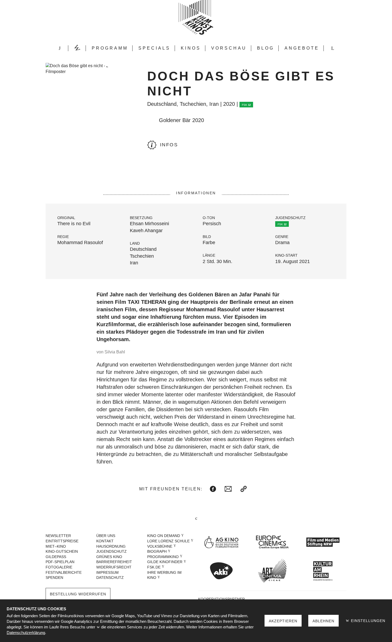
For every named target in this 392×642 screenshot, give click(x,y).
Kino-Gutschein (62, 551)
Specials (154, 48)
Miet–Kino (56, 546)
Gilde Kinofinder (164, 562)
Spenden (54, 577)
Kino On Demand (163, 536)
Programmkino (163, 557)
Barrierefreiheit (114, 562)
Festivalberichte (64, 572)
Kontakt (105, 541)
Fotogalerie (59, 567)
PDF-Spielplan (60, 562)
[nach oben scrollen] (196, 518)
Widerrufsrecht (113, 567)
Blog (265, 48)
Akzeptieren (283, 621)
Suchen (332, 48)
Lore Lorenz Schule (168, 541)
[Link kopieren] (243, 489)
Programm (110, 48)
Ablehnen (323, 621)
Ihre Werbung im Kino (164, 575)
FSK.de (154, 567)
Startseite (59, 48)
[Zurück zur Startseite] (196, 17)
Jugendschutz (111, 551)
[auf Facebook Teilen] (213, 489)
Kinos (191, 48)
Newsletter (58, 536)
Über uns (105, 536)
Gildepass (56, 557)
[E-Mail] (228, 489)
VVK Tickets (77, 48)
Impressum (107, 572)
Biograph (157, 551)
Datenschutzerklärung (26, 632)
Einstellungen (367, 621)
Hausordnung (111, 546)
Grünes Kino (109, 557)
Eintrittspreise (62, 541)
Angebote (302, 48)
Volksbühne (159, 546)
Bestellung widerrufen (78, 594)
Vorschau (229, 48)
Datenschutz (110, 577)
